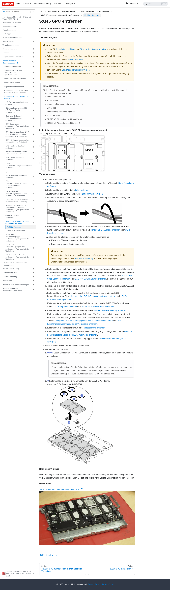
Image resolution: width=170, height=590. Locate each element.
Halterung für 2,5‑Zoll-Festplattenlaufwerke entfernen (93, 296)
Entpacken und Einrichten (12, 57)
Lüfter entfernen (82, 190)
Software (57, 4)
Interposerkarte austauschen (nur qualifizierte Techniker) (16, 200)
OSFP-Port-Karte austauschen (12, 216)
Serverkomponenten (10, 49)
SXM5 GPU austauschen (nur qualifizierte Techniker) (17, 222)
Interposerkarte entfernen (94, 328)
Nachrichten (7, 281)
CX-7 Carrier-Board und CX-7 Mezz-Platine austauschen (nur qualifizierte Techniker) (17, 134)
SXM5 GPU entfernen (15, 227)
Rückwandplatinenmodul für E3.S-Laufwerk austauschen (16, 153)
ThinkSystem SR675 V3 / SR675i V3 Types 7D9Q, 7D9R (16, 18)
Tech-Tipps (6, 34)
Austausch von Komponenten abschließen (15, 264)
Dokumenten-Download (11, 23)
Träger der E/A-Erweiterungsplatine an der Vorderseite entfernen (84, 321)
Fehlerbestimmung (9, 277)
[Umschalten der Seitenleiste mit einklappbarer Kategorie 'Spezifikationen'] (33, 41)
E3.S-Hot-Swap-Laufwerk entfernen (90, 279)
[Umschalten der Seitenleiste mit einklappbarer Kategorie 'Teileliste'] (33, 53)
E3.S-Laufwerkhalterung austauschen (15, 159)
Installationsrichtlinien (12, 67)
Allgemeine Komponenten (14, 87)
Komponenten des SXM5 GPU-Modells (16, 97)
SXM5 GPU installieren (16, 231)
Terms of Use (107, 584)
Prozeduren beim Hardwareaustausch (10, 62)
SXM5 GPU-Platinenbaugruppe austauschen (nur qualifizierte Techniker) (17, 237)
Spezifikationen (8, 41)
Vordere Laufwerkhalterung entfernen (109, 310)
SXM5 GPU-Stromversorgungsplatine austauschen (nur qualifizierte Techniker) (17, 248)
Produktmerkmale (9, 30)
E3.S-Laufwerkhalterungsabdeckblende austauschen (18, 165)
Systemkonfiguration (10, 273)
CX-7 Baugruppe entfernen (65, 307)
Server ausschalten (75, 59)
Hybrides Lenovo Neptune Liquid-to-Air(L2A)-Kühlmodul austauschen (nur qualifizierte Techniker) (17, 208)
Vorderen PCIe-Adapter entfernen (105, 230)
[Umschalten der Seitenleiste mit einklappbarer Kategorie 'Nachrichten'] (33, 281)
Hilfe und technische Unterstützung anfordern (12, 289)
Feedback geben (49, 555)
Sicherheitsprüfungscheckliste (93, 49)
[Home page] (41, 11)
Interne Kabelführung (10, 269)
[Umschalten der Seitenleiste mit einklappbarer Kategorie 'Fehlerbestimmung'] (33, 277)
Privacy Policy (94, 584)
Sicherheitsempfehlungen (12, 37)
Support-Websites (9, 26)
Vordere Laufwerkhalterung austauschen (16, 176)
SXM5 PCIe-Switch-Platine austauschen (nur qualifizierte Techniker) (17, 257)
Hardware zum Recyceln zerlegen (15, 285)
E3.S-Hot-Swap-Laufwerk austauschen (15, 147)
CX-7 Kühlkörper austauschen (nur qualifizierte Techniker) (17, 141)
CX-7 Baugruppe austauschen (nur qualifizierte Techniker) (17, 126)
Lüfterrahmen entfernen (92, 194)
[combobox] (6, 11)
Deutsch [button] (132, 4)
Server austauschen (12, 83)
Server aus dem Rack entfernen (76, 70)
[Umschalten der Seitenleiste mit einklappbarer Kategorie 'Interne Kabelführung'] (33, 269)
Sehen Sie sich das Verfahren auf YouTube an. (60, 489)
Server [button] (26, 4)
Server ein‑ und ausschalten (15, 79)
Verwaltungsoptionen (10, 45)
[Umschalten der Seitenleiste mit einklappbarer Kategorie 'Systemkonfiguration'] (33, 273)
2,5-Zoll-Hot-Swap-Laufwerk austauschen (16, 103)
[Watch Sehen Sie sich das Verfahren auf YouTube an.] (87, 518)
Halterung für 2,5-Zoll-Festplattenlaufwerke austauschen (14, 118)
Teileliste (5, 53)
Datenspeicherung (42, 4)
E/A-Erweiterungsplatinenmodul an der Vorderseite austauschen (16, 184)
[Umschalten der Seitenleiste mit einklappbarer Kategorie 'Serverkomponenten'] (33, 49)
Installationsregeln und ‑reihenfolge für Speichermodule (13, 72)
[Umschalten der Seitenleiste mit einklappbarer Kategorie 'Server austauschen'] (33, 83)
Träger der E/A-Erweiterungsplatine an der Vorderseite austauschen (16, 193)
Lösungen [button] (68, 4)
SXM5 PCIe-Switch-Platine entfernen (98, 307)
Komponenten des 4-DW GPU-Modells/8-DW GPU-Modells (16, 91)
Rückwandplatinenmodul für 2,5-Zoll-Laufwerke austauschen (16, 110)
